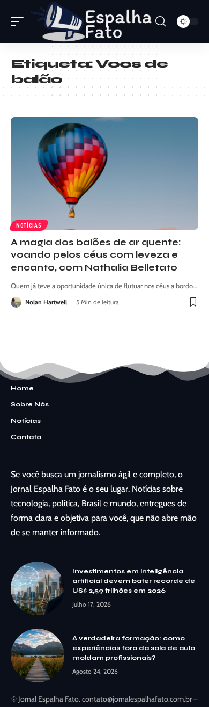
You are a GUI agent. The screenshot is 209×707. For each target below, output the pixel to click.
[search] (160, 21)
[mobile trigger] (20, 21)
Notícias (29, 225)
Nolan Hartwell (46, 302)
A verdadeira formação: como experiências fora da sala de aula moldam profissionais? (133, 648)
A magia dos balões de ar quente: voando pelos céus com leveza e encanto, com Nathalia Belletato (96, 255)
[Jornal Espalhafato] (91, 21)
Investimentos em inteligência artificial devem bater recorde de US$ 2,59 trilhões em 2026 (133, 580)
